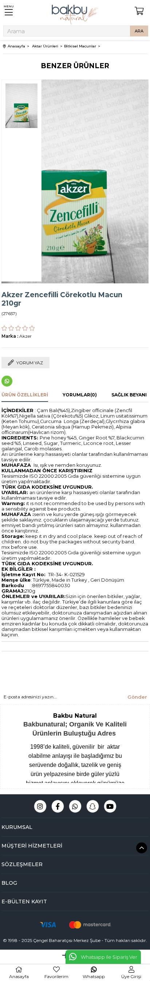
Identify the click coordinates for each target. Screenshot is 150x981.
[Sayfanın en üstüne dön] (141, 847)
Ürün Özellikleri (24, 395)
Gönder (137, 697)
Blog (9, 883)
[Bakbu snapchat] (92, 806)
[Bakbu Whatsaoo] (75, 806)
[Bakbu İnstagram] (40, 806)
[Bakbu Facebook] (57, 806)
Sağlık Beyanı (129, 395)
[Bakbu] (75, 15)
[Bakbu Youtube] (110, 806)
